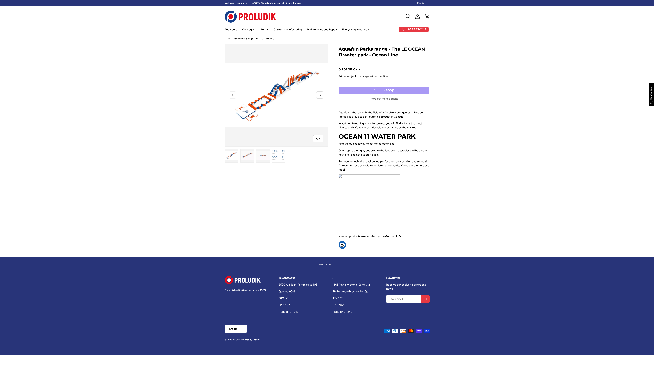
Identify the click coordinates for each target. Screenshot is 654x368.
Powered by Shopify (250, 340)
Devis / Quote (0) (651, 94)
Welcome (231, 29)
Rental (264, 29)
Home (227, 39)
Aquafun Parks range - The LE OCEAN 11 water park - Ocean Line (254, 39)
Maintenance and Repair (322, 29)
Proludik (236, 340)
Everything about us (354, 29)
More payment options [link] (384, 98)
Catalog (247, 29)
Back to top (325, 264)
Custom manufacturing (288, 29)
